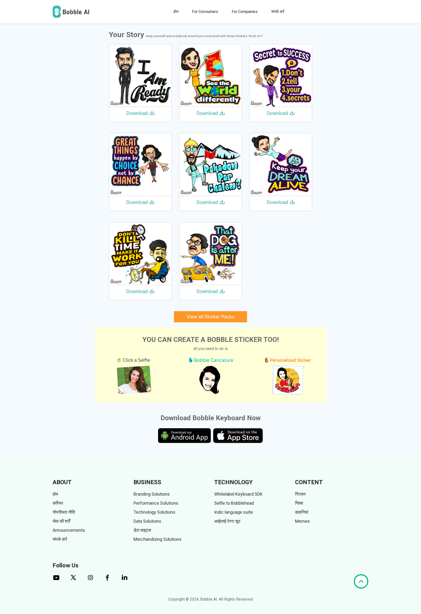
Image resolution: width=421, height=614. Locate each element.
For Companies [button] (245, 11)
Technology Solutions (154, 512)
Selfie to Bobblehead (234, 503)
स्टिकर (300, 494)
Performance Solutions (156, 503)
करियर (58, 503)
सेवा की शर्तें (61, 521)
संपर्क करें (277, 11)
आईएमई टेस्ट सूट (227, 521)
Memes (302, 521)
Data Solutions (147, 521)
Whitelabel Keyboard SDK (238, 494)
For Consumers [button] (205, 11)
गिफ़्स (299, 503)
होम (175, 11)
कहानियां (301, 512)
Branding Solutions (152, 494)
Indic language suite (233, 512)
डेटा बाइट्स (142, 530)
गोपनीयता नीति (64, 512)
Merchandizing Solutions (158, 539)
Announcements (69, 530)
